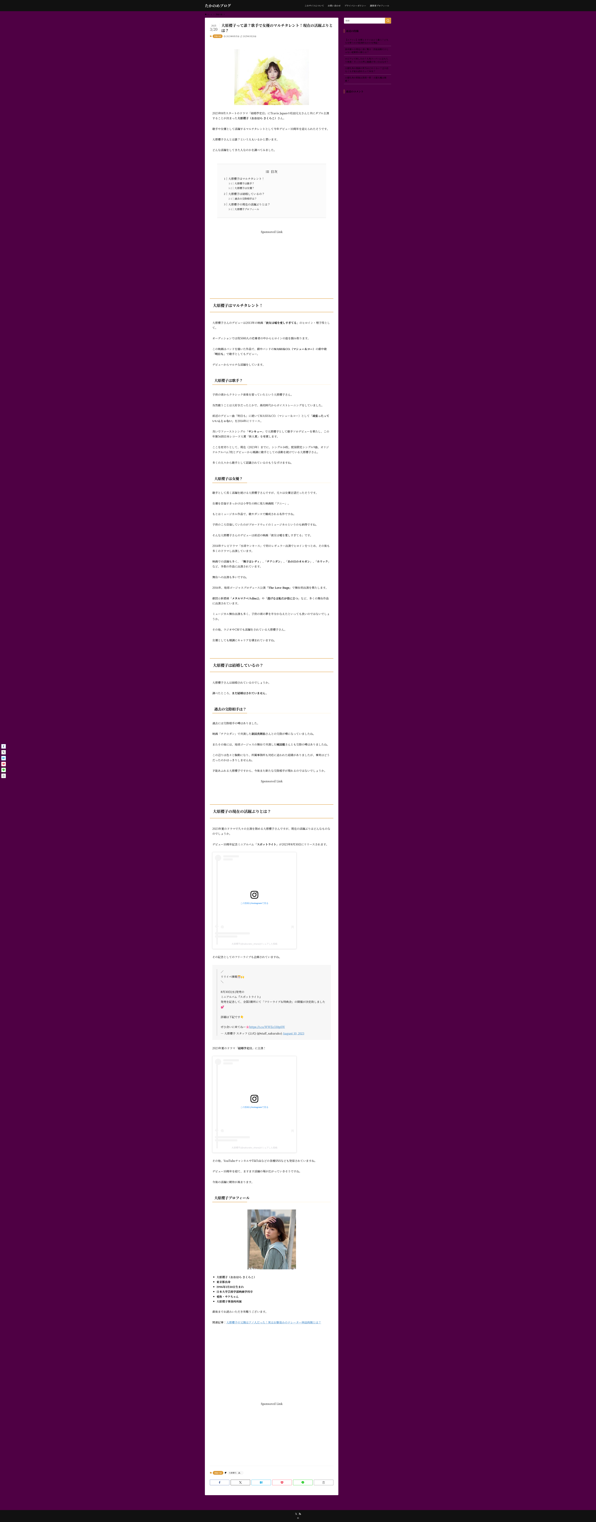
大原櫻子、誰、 (235, 1472)
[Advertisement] (272, 256)
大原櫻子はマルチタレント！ (246, 179)
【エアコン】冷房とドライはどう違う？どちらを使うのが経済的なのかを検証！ (366, 41)
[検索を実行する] (388, 21)
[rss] (299, 1514)
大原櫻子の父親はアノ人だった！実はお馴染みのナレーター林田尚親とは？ (273, 1322)
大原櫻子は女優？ (244, 188)
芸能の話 (217, 36)
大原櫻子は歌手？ (244, 183)
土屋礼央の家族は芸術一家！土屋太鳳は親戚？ (365, 79)
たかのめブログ (218, 5)
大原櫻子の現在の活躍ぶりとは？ (249, 204)
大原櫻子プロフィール (247, 209)
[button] (219, 1482)
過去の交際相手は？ (246, 198)
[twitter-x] (296, 1514)
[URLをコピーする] (323, 1482)
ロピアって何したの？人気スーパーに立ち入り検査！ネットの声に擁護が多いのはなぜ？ (366, 60)
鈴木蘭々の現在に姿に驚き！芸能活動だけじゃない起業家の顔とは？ (366, 51)
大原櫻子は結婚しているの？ (246, 194)
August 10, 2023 (293, 1033)
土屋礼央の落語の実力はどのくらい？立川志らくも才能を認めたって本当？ (366, 70)
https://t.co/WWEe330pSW (267, 1027)
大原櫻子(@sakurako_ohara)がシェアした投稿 (254, 944)
